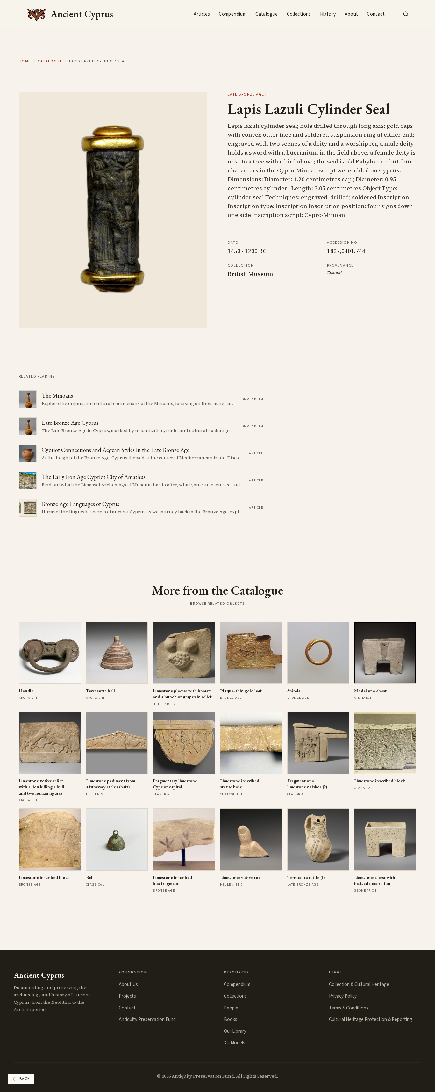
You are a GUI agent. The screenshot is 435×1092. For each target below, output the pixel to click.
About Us (128, 984)
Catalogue (266, 14)
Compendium (232, 14)
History (328, 14)
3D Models (234, 1042)
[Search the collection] (406, 14)
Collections (299, 14)
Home (25, 61)
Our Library (235, 1031)
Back (24, 1078)
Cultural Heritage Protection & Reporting (370, 1019)
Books (230, 1019)
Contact (376, 14)
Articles (202, 14)
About (351, 14)
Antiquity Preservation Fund (147, 1019)
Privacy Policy (343, 996)
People (231, 1007)
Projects (127, 996)
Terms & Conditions (348, 1007)
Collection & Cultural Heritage (359, 984)
